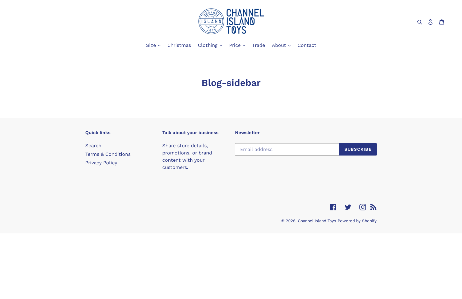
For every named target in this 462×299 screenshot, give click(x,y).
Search (93, 145)
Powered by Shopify (357, 220)
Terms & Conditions (107, 154)
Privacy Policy (101, 162)
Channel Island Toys (317, 220)
